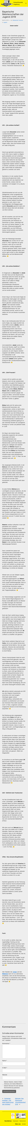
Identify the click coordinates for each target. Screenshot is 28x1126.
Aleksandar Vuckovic (18, 20)
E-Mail (4, 1067)
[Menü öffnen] (26, 3)
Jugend (5, 22)
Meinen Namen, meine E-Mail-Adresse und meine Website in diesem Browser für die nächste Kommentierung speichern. (13, 1084)
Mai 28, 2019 (5, 20)
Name (4, 1060)
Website (4, 1075)
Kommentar (6, 1043)
